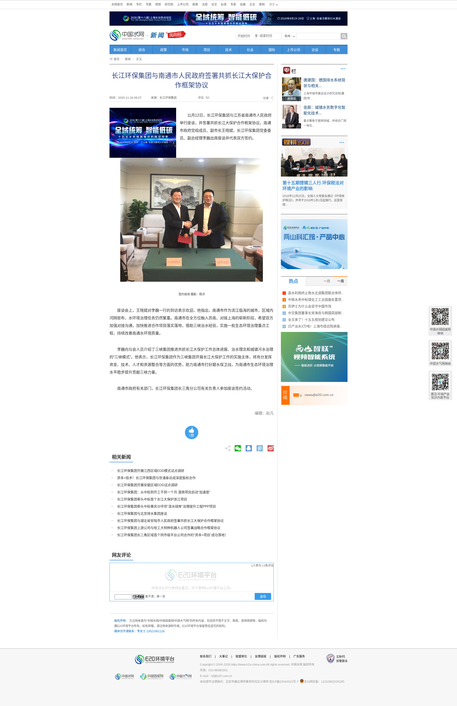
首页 (116, 59)
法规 (205, 4)
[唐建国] (291, 79)
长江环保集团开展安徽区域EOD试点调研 (147, 485)
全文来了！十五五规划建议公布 (311, 319)
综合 (142, 50)
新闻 (129, 4)
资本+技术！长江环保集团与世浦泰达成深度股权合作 (156, 478)
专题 (148, 4)
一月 (326, 281)
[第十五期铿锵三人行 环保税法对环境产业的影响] (314, 149)
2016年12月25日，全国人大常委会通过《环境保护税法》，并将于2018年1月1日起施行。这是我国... (313, 200)
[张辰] (291, 106)
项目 (207, 50)
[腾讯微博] (260, 447)
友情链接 (260, 656)
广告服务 (299, 656)
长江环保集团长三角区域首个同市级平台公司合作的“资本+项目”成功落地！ (172, 535)
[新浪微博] (271, 447)
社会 (250, 50)
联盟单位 (241, 656)
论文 (214, 4)
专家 (233, 4)
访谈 (315, 50)
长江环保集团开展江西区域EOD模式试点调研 (150, 471)
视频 (158, 4)
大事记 (223, 656)
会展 (243, 4)
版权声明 (280, 656)
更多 (343, 68)
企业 (252, 4)
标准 (224, 4)
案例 (262, 4)
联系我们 (205, 656)
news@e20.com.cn (319, 395)
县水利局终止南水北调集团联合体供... (316, 293)
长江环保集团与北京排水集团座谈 (142, 513)
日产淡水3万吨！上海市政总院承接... (315, 326)
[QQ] (249, 447)
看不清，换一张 (155, 596)
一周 (340, 281)
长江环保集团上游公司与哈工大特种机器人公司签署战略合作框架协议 (168, 528)
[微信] (238, 447)
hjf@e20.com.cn (221, 676)
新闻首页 (120, 50)
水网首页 (117, 4)
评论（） (204, 97)
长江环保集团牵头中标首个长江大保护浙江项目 (152, 499)
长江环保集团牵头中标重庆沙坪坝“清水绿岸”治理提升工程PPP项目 (166, 506)
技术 (228, 50)
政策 (195, 4)
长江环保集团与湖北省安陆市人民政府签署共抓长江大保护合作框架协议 (170, 521)
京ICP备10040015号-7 (283, 681)
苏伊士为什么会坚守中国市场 (309, 306)
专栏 (139, 4)
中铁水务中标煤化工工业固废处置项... (316, 299)
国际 (271, 50)
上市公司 (183, 4)
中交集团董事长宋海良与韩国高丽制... (316, 313)
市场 (185, 50)
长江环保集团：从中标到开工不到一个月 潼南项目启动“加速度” (163, 492)
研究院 (169, 4)
